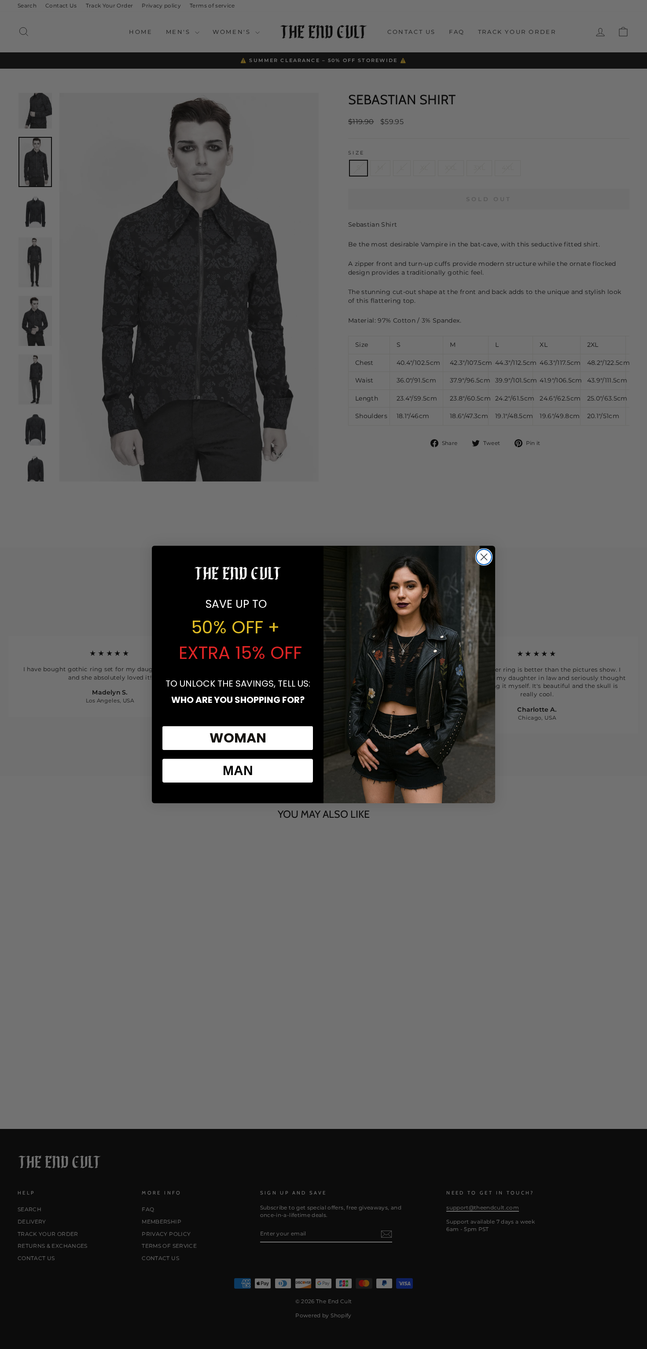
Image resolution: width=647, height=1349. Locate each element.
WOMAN (238, 737)
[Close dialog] (484, 557)
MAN (238, 770)
